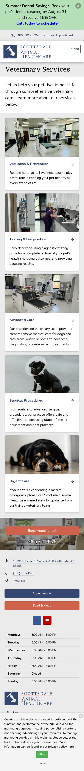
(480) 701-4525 (42, 541)
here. (71, 747)
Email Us (19, 581)
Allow (42, 754)
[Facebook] (37, 620)
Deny (42, 763)
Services (13, 712)
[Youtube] (47, 620)
